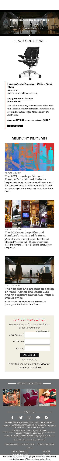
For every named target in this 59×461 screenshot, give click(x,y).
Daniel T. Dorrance (40, 27)
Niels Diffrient (25, 98)
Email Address (16, 335)
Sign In (29, 447)
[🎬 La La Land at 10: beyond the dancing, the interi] (47, 397)
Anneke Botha (36, 29)
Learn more (20, 459)
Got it (47, 459)
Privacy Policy (42, 444)
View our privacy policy (35, 459)
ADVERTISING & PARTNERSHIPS (20, 453)
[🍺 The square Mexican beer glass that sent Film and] (11, 397)
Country (20, 348)
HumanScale (14, 101)
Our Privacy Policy (29, 360)
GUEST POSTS (46, 453)
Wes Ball (34, 25)
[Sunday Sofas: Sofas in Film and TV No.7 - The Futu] (29, 397)
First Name (18, 341)
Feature (8, 173)
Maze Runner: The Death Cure (22, 93)
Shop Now (15, 126)
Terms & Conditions (11, 444)
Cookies (51, 444)
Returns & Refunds (28, 444)
